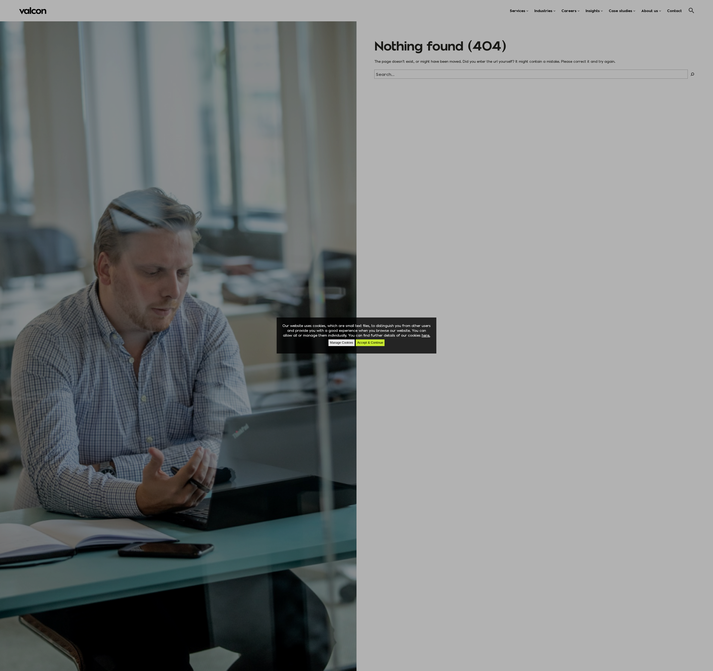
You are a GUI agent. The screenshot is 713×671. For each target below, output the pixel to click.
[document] (356, 335)
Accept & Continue (370, 342)
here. (426, 335)
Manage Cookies (341, 342)
